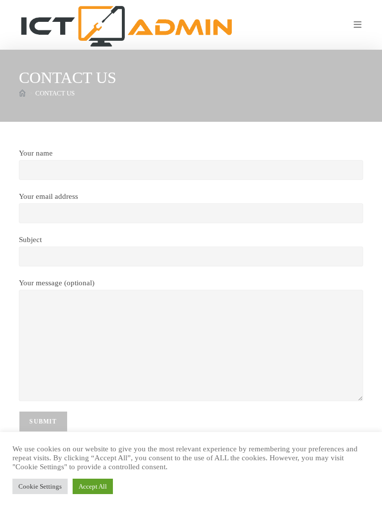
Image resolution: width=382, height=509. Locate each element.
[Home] (22, 93)
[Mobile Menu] (358, 25)
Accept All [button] (93, 486)
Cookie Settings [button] (40, 486)
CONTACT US (55, 93)
